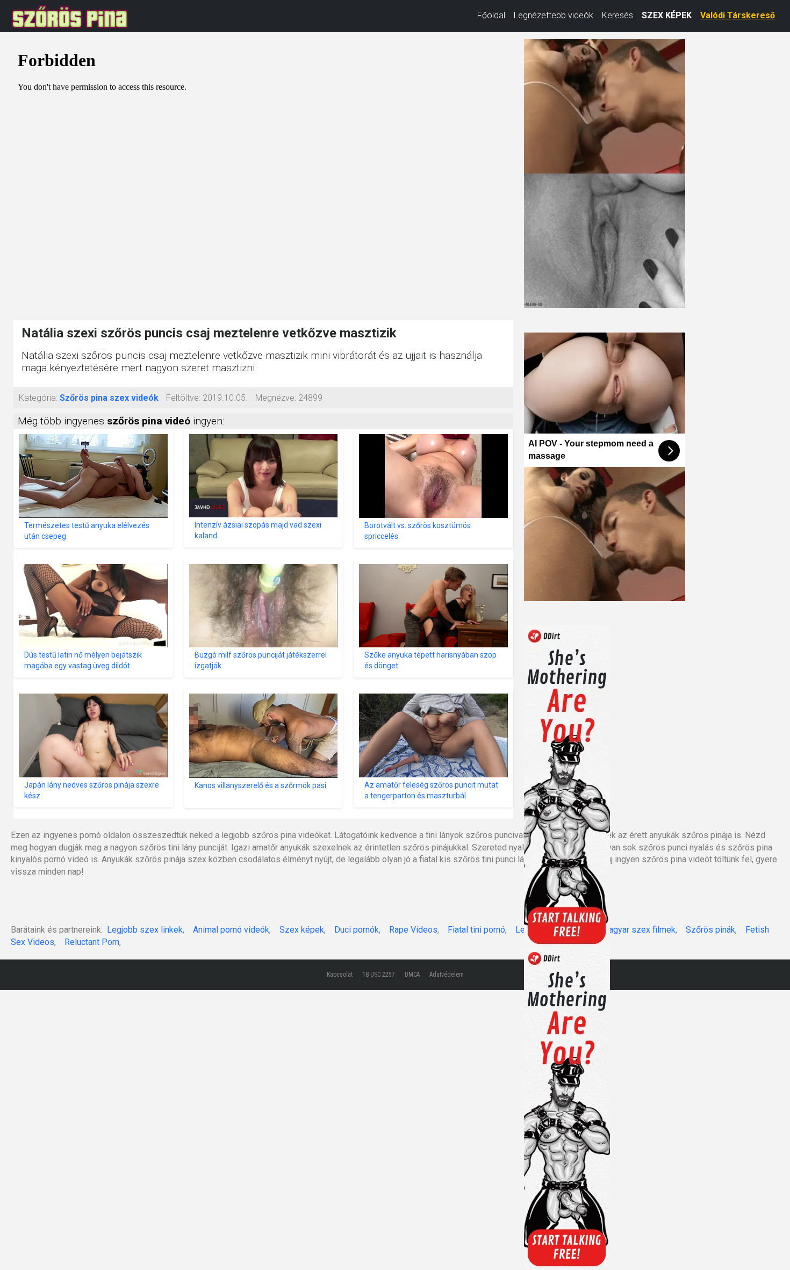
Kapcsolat (340, 974)
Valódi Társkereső (737, 15)
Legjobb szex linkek (145, 930)
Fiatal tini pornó (476, 930)
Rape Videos (413, 930)
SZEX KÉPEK (667, 15)
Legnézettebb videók (553, 15)
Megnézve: (275, 398)
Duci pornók (356, 930)
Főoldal (491, 15)
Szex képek (301, 930)
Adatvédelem (446, 974)
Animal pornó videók (231, 930)
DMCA (412, 974)
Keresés (617, 15)
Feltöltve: (183, 398)
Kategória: (38, 398)
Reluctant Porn (91, 942)
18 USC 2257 (378, 974)
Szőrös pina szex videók (109, 398)
